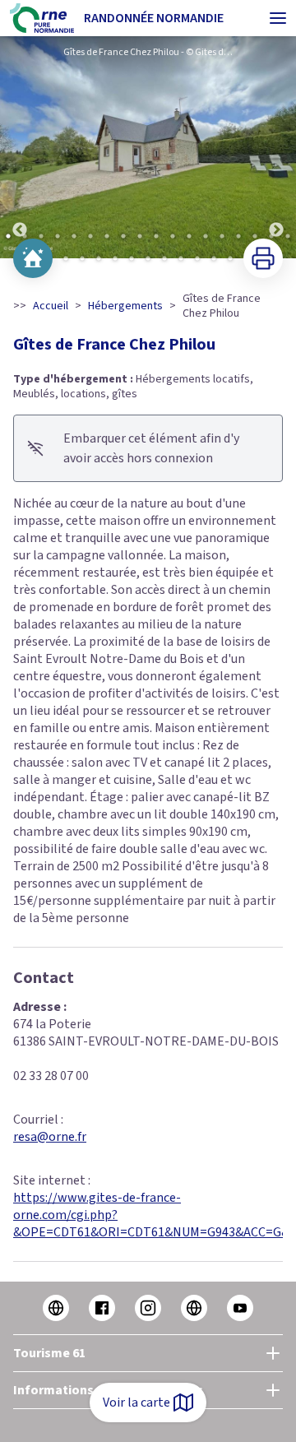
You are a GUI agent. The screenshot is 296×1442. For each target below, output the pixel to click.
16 (255, 236)
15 (238, 236)
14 (222, 236)
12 (189, 236)
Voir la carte (136, 1402)
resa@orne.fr (49, 1137)
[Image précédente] (19, 147)
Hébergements (125, 306)
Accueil (50, 306)
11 (172, 236)
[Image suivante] (276, 147)
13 (205, 236)
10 (156, 236)
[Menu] (278, 18)
